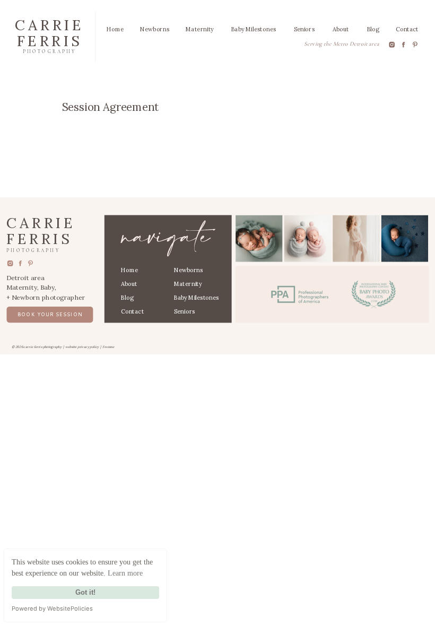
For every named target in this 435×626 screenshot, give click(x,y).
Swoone (108, 346)
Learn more (125, 573)
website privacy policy (82, 346)
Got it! (85, 592)
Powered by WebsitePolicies (52, 608)
